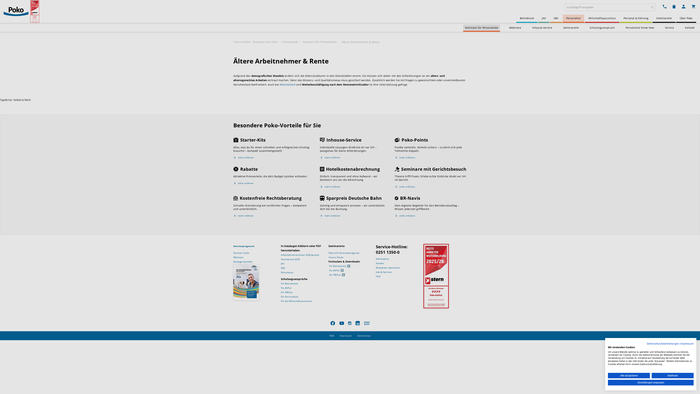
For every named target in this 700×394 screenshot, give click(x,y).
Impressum (687, 343)
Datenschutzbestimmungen (663, 343)
